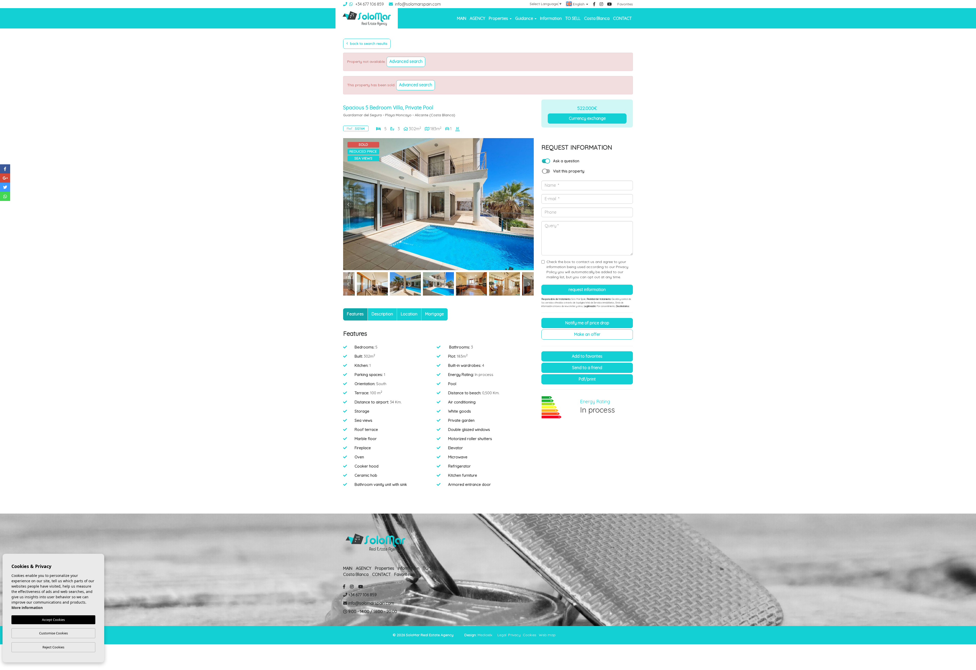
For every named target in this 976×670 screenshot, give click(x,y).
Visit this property (568, 171)
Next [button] (529, 204)
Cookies (529, 635)
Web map (547, 635)
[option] (438, 204)
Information (551, 18)
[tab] (355, 314)
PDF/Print (587, 379)
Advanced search (405, 61)
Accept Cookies (53, 619)
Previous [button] (348, 204)
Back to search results (368, 43)
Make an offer (587, 334)
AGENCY (477, 18)
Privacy (514, 635)
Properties (384, 568)
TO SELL (573, 18)
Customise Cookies (53, 633)
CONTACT (622, 18)
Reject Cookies (53, 647)
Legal (502, 635)
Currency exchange (587, 118)
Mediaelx (485, 635)
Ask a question (566, 160)
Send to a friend (587, 367)
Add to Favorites (587, 356)
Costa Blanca (596, 18)
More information (27, 607)
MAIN (461, 18)
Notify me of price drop (587, 322)
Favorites (625, 4)
